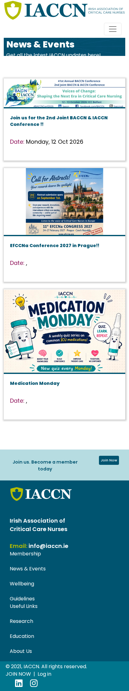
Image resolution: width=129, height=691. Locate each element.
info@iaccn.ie (48, 546)
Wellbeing (22, 583)
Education (22, 636)
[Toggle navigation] (112, 29)
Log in (44, 674)
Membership (25, 553)
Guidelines (22, 598)
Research (21, 621)
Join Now (109, 460)
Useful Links (24, 606)
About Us (21, 651)
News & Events (28, 568)
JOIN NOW (18, 674)
